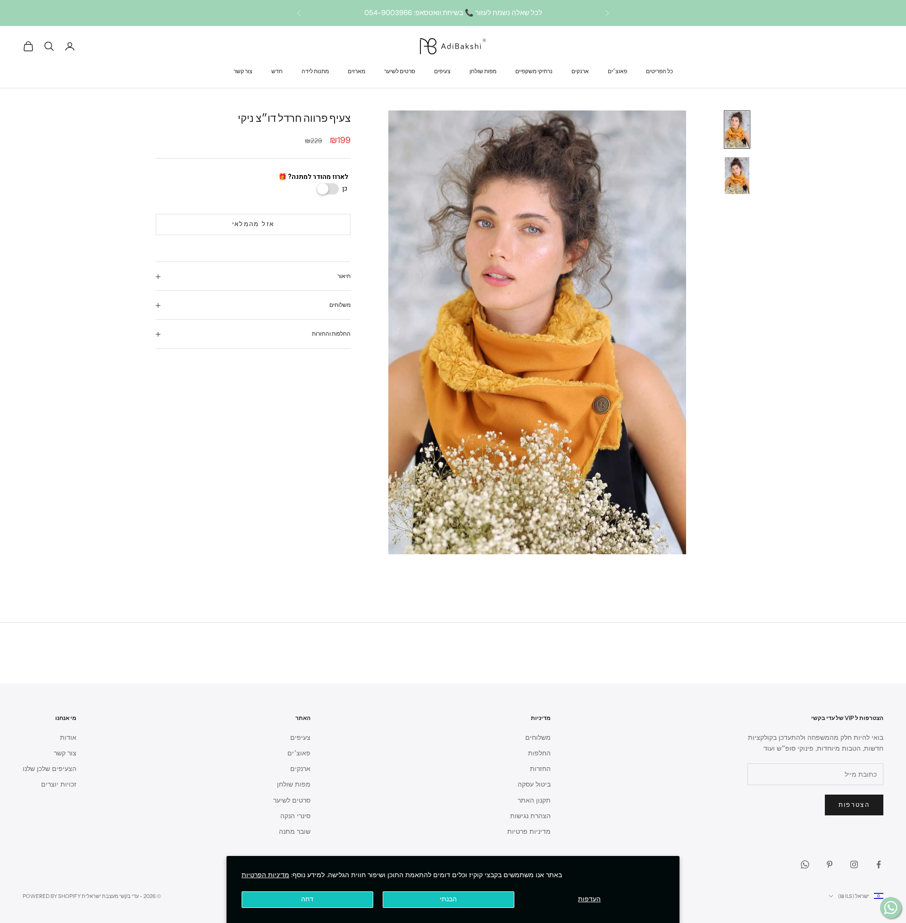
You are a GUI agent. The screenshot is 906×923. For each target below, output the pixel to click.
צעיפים (442, 70)
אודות (68, 737)
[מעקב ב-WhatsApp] (805, 864)
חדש (277, 70)
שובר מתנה (294, 831)
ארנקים (580, 70)
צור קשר (243, 70)
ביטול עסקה (534, 784)
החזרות (540, 768)
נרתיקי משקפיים (534, 70)
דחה (307, 899)
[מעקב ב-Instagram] (854, 864)
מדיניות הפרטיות (265, 875)
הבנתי (448, 899)
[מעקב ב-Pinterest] (829, 864)
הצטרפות (854, 805)
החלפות (539, 753)
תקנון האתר (534, 800)
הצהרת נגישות (530, 816)
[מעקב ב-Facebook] (878, 864)
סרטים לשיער (399, 70)
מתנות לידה (315, 70)
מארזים (356, 70)
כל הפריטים (659, 70)
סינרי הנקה (295, 816)
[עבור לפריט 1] (737, 129)
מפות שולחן (483, 70)
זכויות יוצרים (58, 784)
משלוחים (538, 737)
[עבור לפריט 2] (737, 175)
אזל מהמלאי (253, 224)
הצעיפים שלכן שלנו (49, 768)
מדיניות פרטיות (529, 831)
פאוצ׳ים (617, 70)
